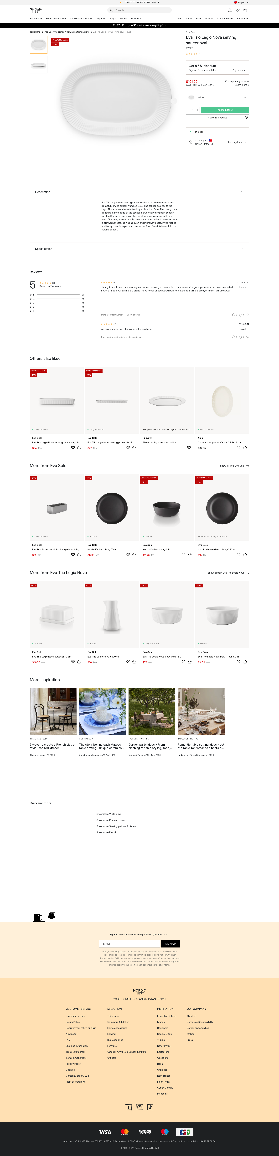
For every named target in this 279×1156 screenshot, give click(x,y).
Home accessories (56, 18)
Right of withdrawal (76, 1081)
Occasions (162, 1057)
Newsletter (71, 1034)
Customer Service (75, 1016)
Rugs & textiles (118, 18)
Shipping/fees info (237, 142)
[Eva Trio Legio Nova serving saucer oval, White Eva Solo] (116, 100)
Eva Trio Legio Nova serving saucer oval (112, 32)
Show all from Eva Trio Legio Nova (226, 572)
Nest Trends (163, 1075)
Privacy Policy (73, 1063)
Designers (162, 1028)
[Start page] (36, 10)
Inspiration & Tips (166, 1016)
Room (189, 18)
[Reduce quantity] (188, 110)
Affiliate (191, 1034)
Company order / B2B (77, 1075)
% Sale (161, 1040)
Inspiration (243, 18)
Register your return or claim (81, 1028)
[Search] (111, 10)
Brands (209, 18)
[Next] (173, 101)
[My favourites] (238, 10)
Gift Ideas (162, 1069)
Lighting (101, 18)
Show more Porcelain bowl (111, 820)
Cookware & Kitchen (118, 1022)
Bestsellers (163, 1051)
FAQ (68, 1040)
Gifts (199, 18)
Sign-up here (239, 70)
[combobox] (241, 2)
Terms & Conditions (76, 1057)
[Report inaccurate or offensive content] (247, 314)
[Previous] (58, 101)
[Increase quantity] (197, 110)
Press (190, 1040)
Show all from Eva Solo (232, 465)
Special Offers (225, 18)
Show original (133, 315)
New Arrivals (163, 1045)
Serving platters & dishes (79, 32)
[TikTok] (150, 1106)
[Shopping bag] (245, 10)
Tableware (36, 18)
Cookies (70, 1069)
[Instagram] (139, 1106)
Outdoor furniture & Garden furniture (126, 1051)
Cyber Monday (165, 1087)
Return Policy (73, 1022)
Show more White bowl (109, 814)
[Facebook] (129, 1106)
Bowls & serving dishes (53, 32)
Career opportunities (198, 1028)
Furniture (136, 18)
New (179, 18)
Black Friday (163, 1081)
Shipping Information (77, 1045)
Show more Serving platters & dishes (116, 826)
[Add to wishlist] (73, 448)
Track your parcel (75, 1051)
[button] (193, 53)
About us (191, 1016)
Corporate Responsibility (200, 1022)
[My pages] (230, 10)
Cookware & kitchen (81, 18)
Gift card (111, 1057)
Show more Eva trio (107, 832)
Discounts (162, 1093)
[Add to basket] (79, 447)
